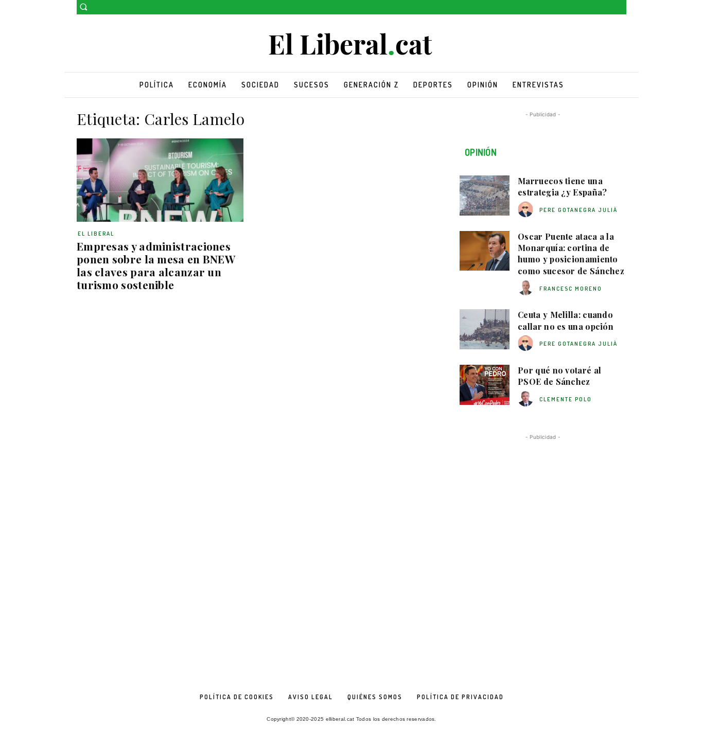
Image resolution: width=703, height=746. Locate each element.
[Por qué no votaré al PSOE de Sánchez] (484, 385)
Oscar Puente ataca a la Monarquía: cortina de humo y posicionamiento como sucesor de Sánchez (571, 253)
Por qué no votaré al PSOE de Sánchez (559, 376)
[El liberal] (351, 44)
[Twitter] (620, 7)
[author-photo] (527, 210)
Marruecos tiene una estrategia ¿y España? (562, 186)
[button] (83, 6)
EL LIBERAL (96, 233)
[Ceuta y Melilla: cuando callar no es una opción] (484, 329)
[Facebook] (606, 7)
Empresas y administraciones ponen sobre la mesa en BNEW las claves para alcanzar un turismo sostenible (156, 265)
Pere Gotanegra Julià (578, 210)
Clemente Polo (565, 399)
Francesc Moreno (570, 288)
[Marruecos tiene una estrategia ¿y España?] (484, 195)
